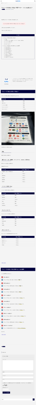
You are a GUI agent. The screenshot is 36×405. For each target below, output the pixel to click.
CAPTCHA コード (5, 387)
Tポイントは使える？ (9, 53)
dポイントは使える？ (9, 50)
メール (4, 375)
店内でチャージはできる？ (10, 57)
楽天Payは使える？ (8, 48)
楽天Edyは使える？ (8, 55)
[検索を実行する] (34, 399)
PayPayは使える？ (8, 49)
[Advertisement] (18, 13)
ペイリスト (6, 84)
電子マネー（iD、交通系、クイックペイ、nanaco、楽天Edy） (15, 40)
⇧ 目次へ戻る (3, 262)
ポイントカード (8, 44)
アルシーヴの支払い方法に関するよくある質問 (12, 45)
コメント (4, 359)
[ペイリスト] (18, 1)
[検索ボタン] (35, 1)
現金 (6, 39)
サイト (4, 379)
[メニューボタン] (1, 1)
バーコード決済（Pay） (9, 41)
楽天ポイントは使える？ (9, 54)
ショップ (4, 9)
